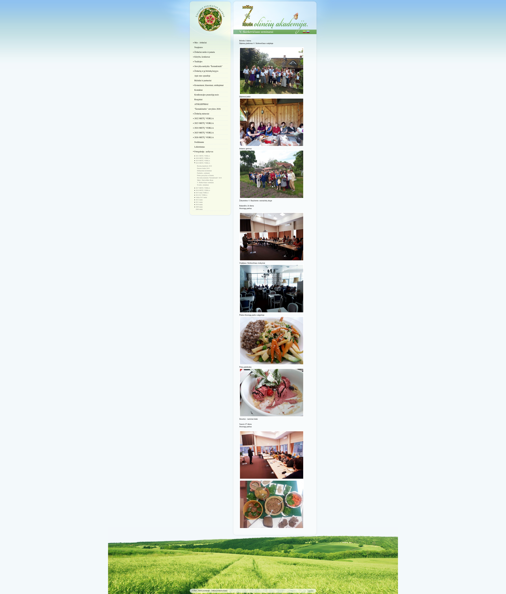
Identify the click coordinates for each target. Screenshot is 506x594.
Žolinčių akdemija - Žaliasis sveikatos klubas (210, 18)
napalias (311, 590)
